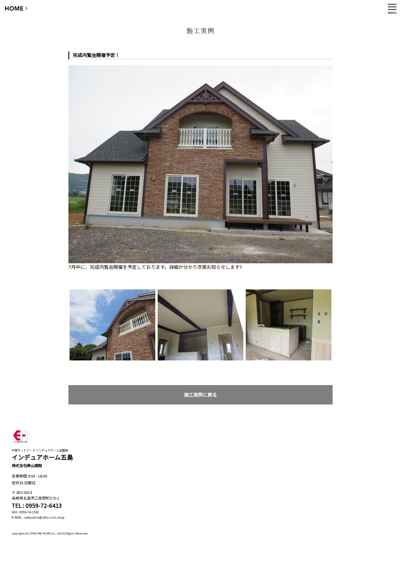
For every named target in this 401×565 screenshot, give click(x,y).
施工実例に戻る (200, 394)
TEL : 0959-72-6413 (37, 505)
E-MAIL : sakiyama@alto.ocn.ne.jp (38, 517)
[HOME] (16, 8)
